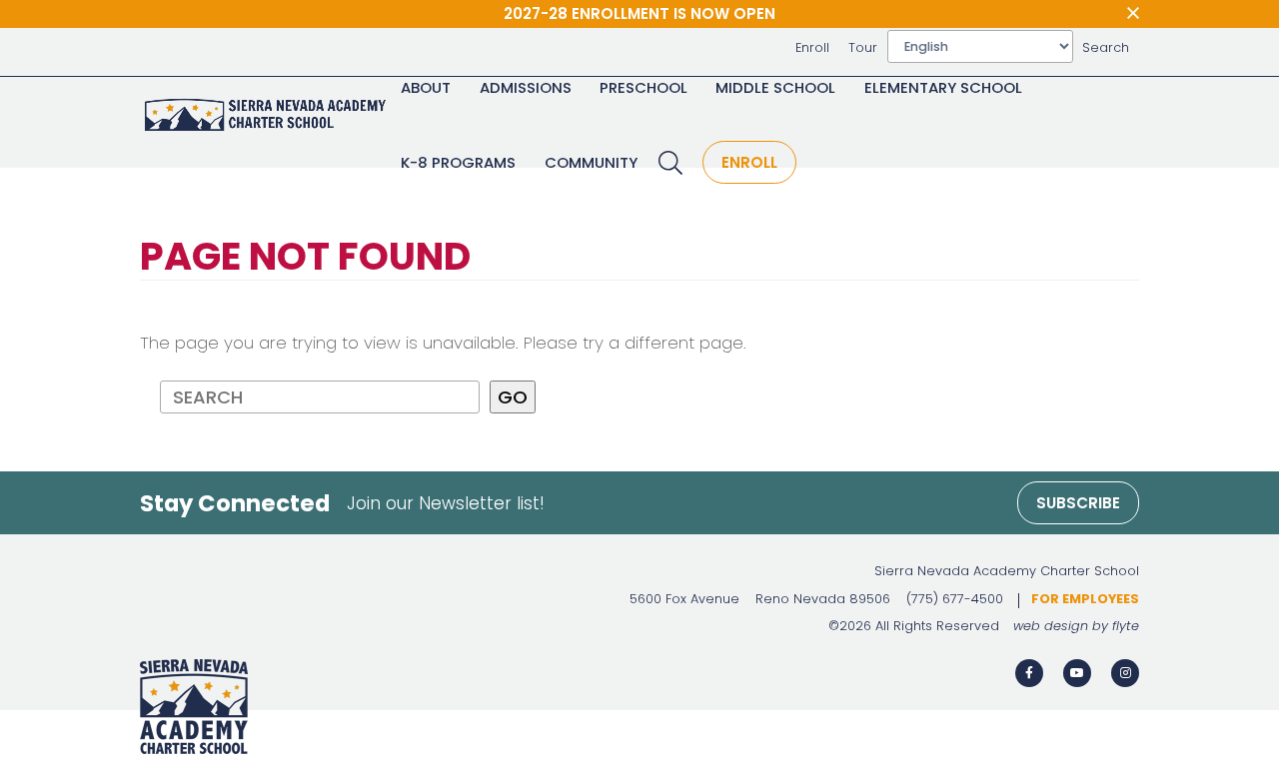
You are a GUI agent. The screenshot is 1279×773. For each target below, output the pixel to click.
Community (591, 162)
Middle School (775, 87)
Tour (862, 47)
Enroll (812, 47)
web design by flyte (1076, 625)
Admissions (526, 87)
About (426, 87)
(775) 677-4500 (954, 598)
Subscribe (1078, 502)
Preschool (643, 87)
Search (1105, 47)
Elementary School (943, 87)
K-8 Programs (458, 162)
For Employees (1085, 598)
